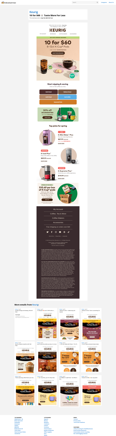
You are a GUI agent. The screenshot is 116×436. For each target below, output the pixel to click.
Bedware (46, 422)
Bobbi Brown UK (19, 429)
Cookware (46, 424)
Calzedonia (17, 433)
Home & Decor (48, 429)
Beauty (46, 420)
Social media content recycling (81, 432)
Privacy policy (77, 420)
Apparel (46, 419)
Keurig (33, 12)
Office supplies (48, 432)
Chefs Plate (18, 430)
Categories (104, 2)
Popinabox (17, 422)
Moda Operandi (19, 420)
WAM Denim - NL (19, 419)
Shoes (45, 435)
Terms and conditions (79, 422)
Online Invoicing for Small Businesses (83, 429)
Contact (76, 419)
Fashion (46, 425)
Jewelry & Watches (49, 430)
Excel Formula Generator (80, 430)
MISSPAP (17, 427)
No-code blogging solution (80, 433)
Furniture (46, 427)
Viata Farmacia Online (20, 432)
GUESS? (16, 425)
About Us (111, 2)
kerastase (17, 424)
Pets (45, 433)
